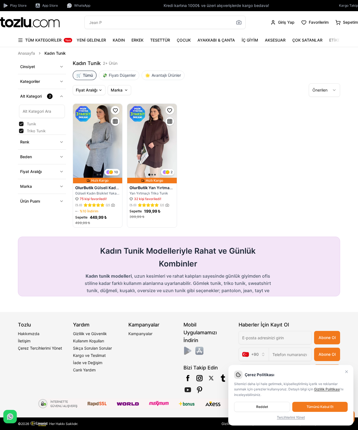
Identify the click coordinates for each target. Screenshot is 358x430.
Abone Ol (327, 337)
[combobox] (324, 90)
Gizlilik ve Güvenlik (90, 333)
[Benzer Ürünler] (115, 121)
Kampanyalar (140, 333)
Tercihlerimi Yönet (291, 417)
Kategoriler (30, 81)
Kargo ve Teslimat (89, 355)
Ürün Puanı (30, 201)
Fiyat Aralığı (31, 171)
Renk (24, 142)
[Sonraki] (334, 40)
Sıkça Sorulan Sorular (92, 348)
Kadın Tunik (55, 53)
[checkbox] (21, 124)
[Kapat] (346, 371)
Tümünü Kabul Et (320, 407)
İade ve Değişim (87, 362)
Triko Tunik (36, 131)
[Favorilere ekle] (115, 110)
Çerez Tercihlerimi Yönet (40, 348)
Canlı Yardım (84, 369)
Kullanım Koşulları (88, 340)
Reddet (262, 407)
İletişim (24, 340)
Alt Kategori (35, 96)
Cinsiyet (27, 66)
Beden (26, 156)
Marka (26, 186)
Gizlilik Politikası (327, 389)
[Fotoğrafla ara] (238, 22)
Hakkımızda (28, 333)
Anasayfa (26, 53)
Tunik (31, 124)
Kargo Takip (348, 5)
